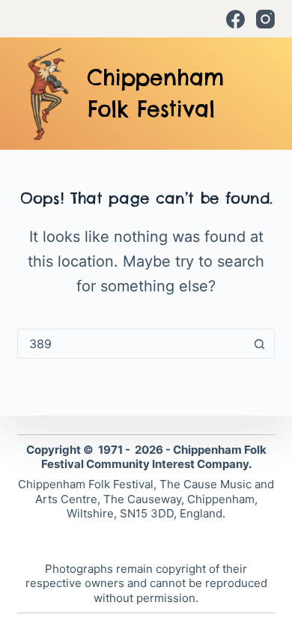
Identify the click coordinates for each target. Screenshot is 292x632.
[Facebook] (235, 19)
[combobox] (131, 344)
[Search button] (260, 343)
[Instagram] (265, 19)
